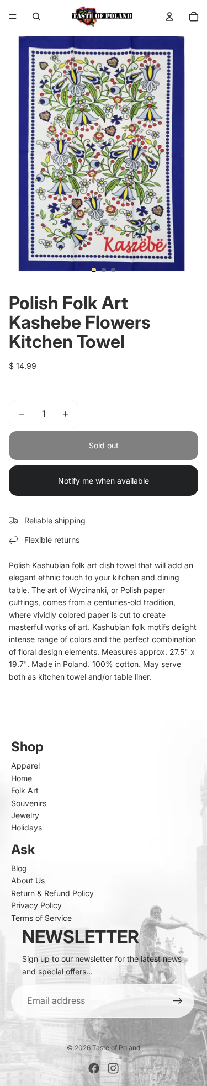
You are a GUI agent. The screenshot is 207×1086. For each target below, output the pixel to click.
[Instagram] (113, 1068)
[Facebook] (93, 1068)
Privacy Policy (36, 905)
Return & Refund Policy (52, 893)
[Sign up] (177, 1001)
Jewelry (25, 815)
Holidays (26, 827)
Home (21, 778)
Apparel (25, 765)
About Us (28, 880)
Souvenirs (28, 803)
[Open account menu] (169, 16)
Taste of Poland (116, 1047)
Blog (19, 868)
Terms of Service (41, 918)
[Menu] (12, 16)
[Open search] (36, 16)
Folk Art (25, 790)
